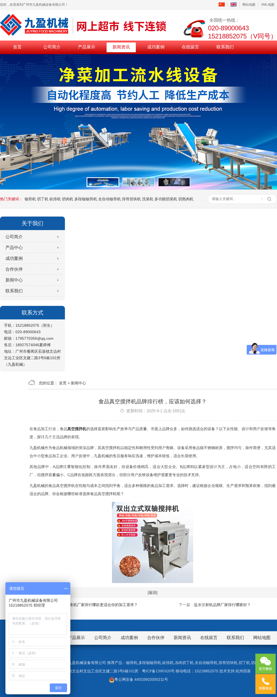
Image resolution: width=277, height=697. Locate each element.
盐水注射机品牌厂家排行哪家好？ (222, 605)
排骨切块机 (131, 199)
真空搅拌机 (76, 429)
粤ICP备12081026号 (158, 671)
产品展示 (86, 47)
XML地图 (267, 4)
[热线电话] (265, 684)
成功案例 (155, 47)
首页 (17, 47)
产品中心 (14, 247)
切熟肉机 (185, 199)
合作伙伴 (14, 269)
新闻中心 (14, 280)
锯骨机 (30, 199)
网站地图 (248, 4)
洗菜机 (147, 199)
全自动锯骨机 (109, 199)
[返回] (152, 592)
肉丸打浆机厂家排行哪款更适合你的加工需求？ (98, 605)
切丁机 (42, 199)
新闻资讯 (121, 47)
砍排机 (55, 199)
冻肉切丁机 (184, 663)
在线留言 (190, 47)
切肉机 (67, 199)
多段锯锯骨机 (85, 199)
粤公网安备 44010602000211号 (141, 679)
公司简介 (52, 47)
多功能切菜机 (165, 199)
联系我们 (225, 47)
